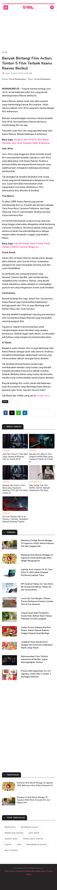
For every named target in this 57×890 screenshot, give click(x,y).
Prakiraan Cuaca (29, 827)
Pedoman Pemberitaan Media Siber (30, 871)
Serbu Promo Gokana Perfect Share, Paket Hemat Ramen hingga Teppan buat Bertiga (36, 630)
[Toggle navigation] (5, 7)
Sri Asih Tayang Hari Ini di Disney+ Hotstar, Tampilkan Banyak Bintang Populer (15, 519)
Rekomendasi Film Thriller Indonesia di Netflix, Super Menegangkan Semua (34, 659)
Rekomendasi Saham (37, 844)
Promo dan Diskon (14, 833)
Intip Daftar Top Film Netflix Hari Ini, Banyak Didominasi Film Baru (39, 488)
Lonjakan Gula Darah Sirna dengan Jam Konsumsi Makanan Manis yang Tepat (36, 644)
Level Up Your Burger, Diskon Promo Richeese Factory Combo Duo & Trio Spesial (37, 601)
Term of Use (9, 871)
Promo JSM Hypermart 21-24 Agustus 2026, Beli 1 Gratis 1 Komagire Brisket (36, 673)
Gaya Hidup (33, 833)
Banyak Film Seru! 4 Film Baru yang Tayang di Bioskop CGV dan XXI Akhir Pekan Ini (15, 489)
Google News (43, 395)
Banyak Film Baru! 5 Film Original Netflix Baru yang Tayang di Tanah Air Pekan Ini (41, 458)
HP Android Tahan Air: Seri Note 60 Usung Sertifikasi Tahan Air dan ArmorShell (37, 586)
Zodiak (8, 844)
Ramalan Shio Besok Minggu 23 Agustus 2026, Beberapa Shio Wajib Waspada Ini (37, 557)
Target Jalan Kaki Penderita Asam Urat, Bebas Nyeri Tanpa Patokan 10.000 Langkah (36, 615)
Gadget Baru (11, 839)
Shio (19, 844)
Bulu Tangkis (11, 850)
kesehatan (10, 827)
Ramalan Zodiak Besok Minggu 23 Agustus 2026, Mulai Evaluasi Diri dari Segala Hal (37, 543)
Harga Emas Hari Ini (33, 839)
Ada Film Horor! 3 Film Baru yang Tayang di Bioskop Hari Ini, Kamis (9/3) (15, 457)
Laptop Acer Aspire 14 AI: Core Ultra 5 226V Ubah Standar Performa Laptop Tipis (36, 572)
